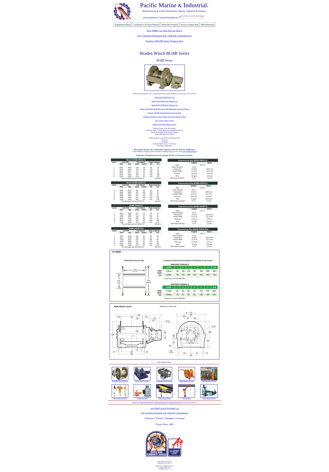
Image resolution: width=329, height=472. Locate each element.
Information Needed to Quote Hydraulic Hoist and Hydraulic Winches (164, 117)
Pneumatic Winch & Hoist (164, 381)
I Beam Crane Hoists (164, 398)
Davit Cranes (186, 398)
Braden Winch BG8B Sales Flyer (164, 97)
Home (134, 402)
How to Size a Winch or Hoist (164, 121)
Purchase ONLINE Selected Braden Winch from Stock (164, 113)
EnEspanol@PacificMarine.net (168, 17)
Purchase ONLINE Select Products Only (165, 41)
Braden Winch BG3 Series (146, 402)
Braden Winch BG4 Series (161, 402)
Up (138, 402)
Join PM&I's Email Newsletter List (164, 408)
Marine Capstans (142, 398)
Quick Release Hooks (209, 398)
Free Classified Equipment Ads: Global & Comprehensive (164, 35)
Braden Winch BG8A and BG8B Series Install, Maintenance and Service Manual (164, 109)
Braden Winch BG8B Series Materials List (164, 105)
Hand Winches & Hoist (187, 381)
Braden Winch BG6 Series (175, 402)
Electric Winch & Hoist (142, 381)
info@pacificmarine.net (190, 151)
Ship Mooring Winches (209, 381)
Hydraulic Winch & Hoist (120, 381)
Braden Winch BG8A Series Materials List (164, 101)
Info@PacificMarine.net (150, 17)
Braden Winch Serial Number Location (164, 124)
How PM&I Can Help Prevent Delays (164, 30)
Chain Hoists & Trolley (120, 398)
